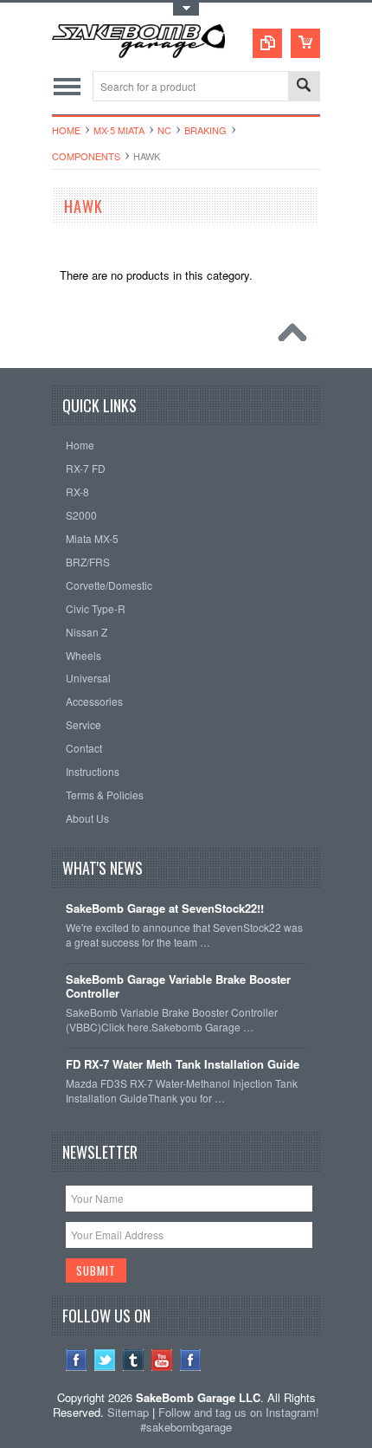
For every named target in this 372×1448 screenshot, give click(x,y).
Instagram (191, 1360)
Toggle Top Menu (186, 9)
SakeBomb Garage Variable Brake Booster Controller (178, 987)
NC (164, 130)
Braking (205, 130)
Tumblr (133, 1360)
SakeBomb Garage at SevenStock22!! (165, 909)
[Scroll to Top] (297, 337)
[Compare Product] (267, 43)
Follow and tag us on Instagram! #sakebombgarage (229, 1419)
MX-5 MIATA (118, 130)
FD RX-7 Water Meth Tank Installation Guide (182, 1064)
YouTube (162, 1360)
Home (66, 130)
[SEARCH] (303, 87)
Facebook (76, 1360)
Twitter (105, 1360)
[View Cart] (305, 43)
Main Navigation (67, 86)
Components (86, 156)
